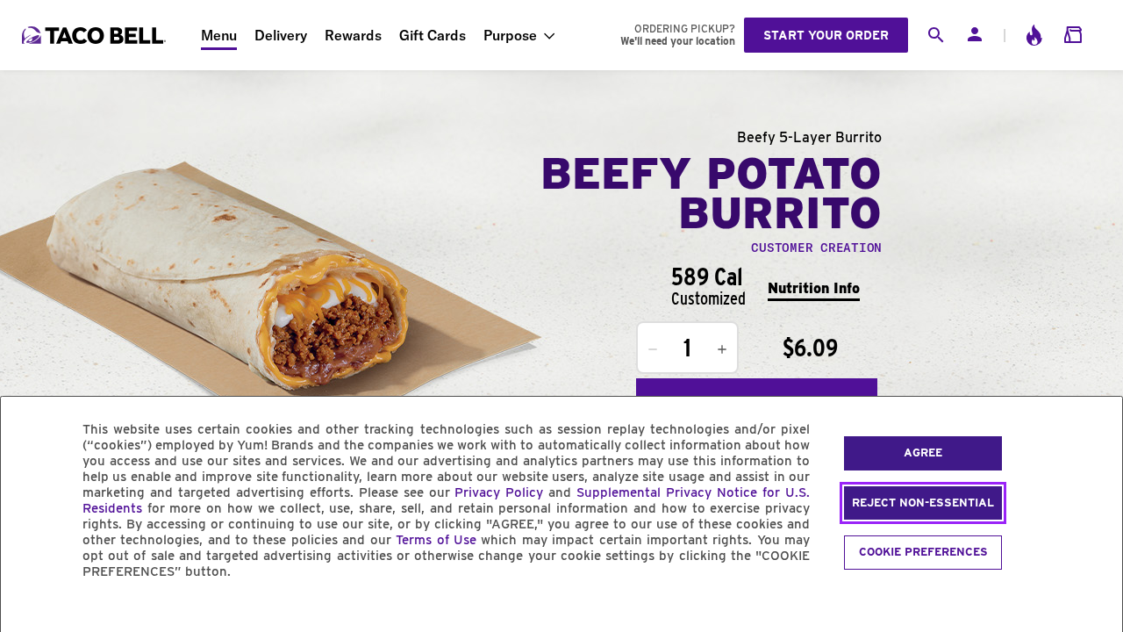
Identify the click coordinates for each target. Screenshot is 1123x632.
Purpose (510, 35)
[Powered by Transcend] (29, 611)
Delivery (280, 35)
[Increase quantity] (722, 349)
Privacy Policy (498, 492)
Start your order (826, 35)
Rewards (353, 35)
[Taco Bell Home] (95, 35)
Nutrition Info (814, 288)
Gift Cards (432, 35)
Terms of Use (436, 540)
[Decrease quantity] (653, 349)
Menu (219, 35)
